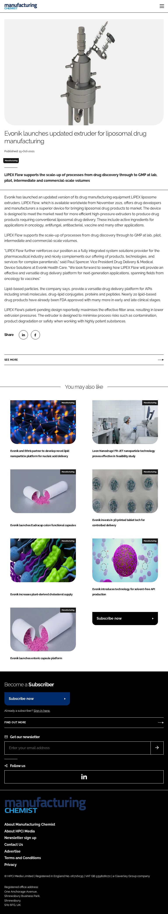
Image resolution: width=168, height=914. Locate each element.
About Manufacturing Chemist (29, 824)
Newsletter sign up (20, 838)
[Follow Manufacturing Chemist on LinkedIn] (84, 778)
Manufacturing (11, 160)
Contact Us (13, 844)
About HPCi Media (19, 831)
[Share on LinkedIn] (23, 334)
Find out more (15, 722)
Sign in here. (42, 710)
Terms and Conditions (22, 858)
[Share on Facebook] (35, 334)
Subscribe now (109, 618)
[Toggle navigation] (162, 6)
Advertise (12, 851)
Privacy (10, 865)
